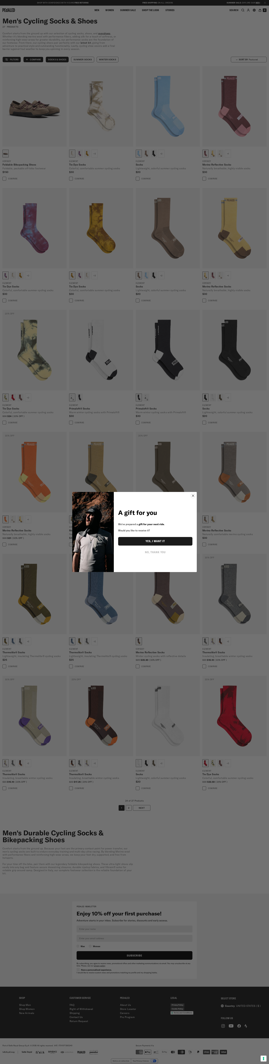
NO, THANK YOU (155, 552)
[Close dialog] (193, 495)
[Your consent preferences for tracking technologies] (264, 1059)
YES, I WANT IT (155, 541)
